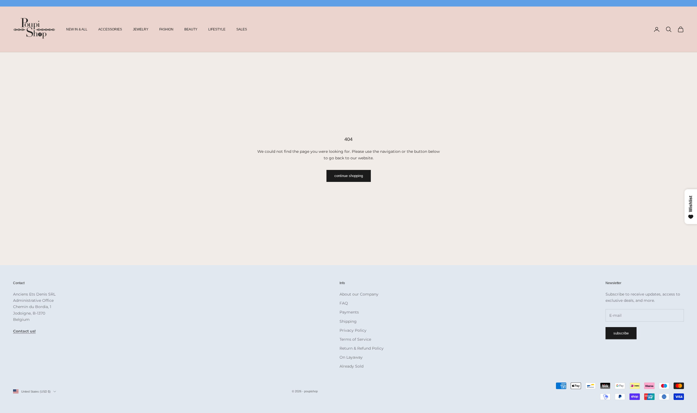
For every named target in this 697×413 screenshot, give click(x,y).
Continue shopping (348, 176)
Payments (349, 312)
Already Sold (351, 366)
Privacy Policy (353, 330)
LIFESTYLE (216, 29)
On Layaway (351, 357)
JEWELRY (140, 29)
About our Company (359, 294)
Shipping (348, 321)
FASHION (166, 29)
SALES (241, 29)
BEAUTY (190, 29)
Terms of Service (355, 339)
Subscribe (621, 333)
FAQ (344, 303)
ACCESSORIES (110, 29)
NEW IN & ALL (76, 29)
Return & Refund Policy (362, 348)
